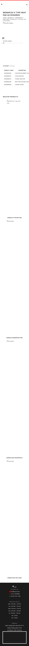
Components (19, 18)
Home (4, 18)
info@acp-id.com (15, 591)
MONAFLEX (10, 18)
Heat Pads (6, 19)
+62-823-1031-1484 (15, 596)
